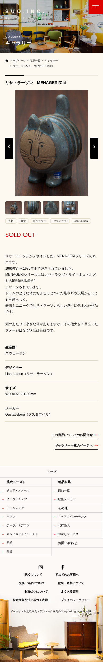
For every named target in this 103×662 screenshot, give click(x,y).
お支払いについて (36, 591)
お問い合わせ (67, 543)
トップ (51, 472)
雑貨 (9, 551)
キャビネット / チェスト (22, 534)
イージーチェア (17, 499)
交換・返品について (32, 583)
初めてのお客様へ (67, 574)
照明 (9, 542)
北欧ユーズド (16, 482)
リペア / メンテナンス (72, 516)
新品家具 (64, 482)
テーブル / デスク (18, 525)
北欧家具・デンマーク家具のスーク (47, 611)
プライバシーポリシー (75, 599)
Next (94, 152)
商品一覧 (64, 490)
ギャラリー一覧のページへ (74, 445)
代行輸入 (64, 525)
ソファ (11, 516)
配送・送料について (71, 583)
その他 (63, 508)
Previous (9, 152)
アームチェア (15, 507)
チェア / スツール (18, 490)
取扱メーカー (67, 499)
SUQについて (33, 574)
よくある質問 (69, 591)
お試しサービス (68, 534)
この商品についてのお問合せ (72, 435)
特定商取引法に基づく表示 (30, 599)
